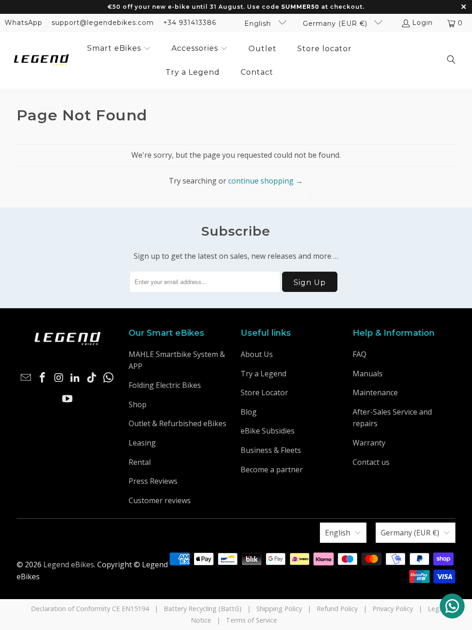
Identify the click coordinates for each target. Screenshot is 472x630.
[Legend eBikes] (41, 60)
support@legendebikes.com (103, 22)
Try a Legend (263, 373)
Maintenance (375, 392)
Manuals (368, 373)
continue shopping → (265, 181)
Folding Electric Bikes (165, 385)
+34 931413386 (189, 22)
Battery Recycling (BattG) (203, 608)
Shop (138, 404)
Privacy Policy (392, 608)
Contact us (371, 462)
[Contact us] (452, 606)
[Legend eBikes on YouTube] (67, 398)
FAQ (359, 354)
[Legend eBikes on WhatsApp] (109, 377)
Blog (249, 412)
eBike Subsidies (268, 431)
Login (422, 22)
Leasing (142, 443)
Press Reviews (153, 481)
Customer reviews (160, 500)
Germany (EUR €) (336, 23)
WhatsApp (23, 22)
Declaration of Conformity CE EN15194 (90, 608)
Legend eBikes (68, 564)
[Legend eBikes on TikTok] (92, 377)
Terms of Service (251, 620)
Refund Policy (337, 608)
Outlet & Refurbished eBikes (177, 423)
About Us (257, 354)
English (258, 23)
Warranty (369, 443)
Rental (140, 462)
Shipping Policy (279, 608)
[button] (119, 49)
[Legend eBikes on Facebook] (43, 377)
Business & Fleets (271, 450)
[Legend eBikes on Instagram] (59, 377)
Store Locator (264, 392)
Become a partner (272, 469)
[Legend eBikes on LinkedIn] (76, 377)
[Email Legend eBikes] (26, 377)
